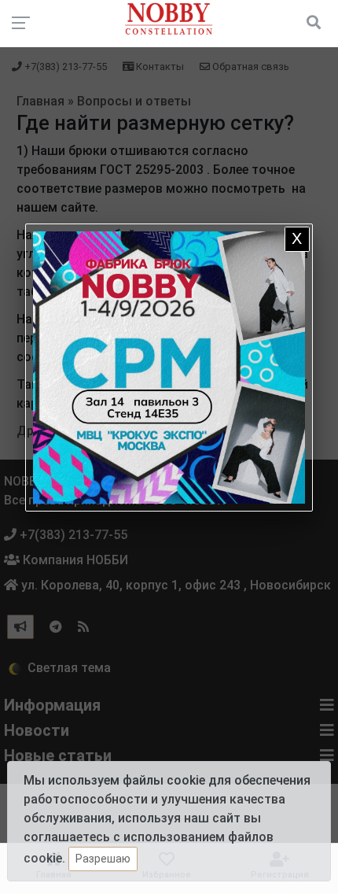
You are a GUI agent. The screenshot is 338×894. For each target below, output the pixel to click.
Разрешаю (102, 858)
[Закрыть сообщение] (297, 239)
